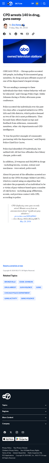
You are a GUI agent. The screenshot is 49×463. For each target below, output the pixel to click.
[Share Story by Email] (27, 34)
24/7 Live (18, 3)
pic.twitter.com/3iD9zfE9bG (25, 216)
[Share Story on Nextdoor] (21, 34)
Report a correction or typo (13, 266)
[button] (3, 3)
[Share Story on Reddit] (16, 34)
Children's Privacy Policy (10, 450)
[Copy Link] (33, 34)
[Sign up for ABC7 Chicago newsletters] (22, 432)
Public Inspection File (35, 453)
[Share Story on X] (10, 34)
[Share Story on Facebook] (4, 34)
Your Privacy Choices (20, 448)
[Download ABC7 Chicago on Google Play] (22, 439)
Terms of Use (6, 453)
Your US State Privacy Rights (29, 450)
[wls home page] (6, 396)
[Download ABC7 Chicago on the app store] (8, 439)
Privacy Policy (6, 448)
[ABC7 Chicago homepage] (10, 4)
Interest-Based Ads (19, 453)
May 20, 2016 (25, 221)
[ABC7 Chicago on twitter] (10, 432)
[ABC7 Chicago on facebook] (4, 432)
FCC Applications (8, 455)
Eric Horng (16, 25)
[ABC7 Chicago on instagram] (16, 432)
